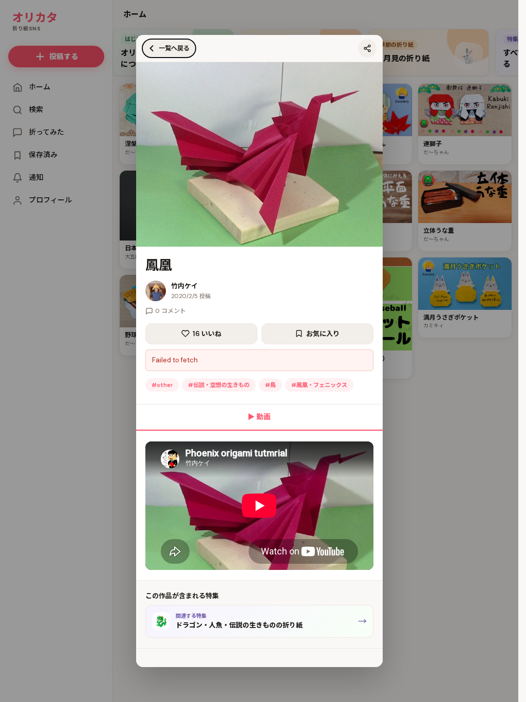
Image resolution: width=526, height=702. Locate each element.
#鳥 (270, 385)
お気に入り (323, 333)
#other (162, 385)
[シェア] (367, 48)
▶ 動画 (259, 416)
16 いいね (207, 333)
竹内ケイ (184, 286)
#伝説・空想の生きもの (219, 385)
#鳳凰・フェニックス (319, 385)
